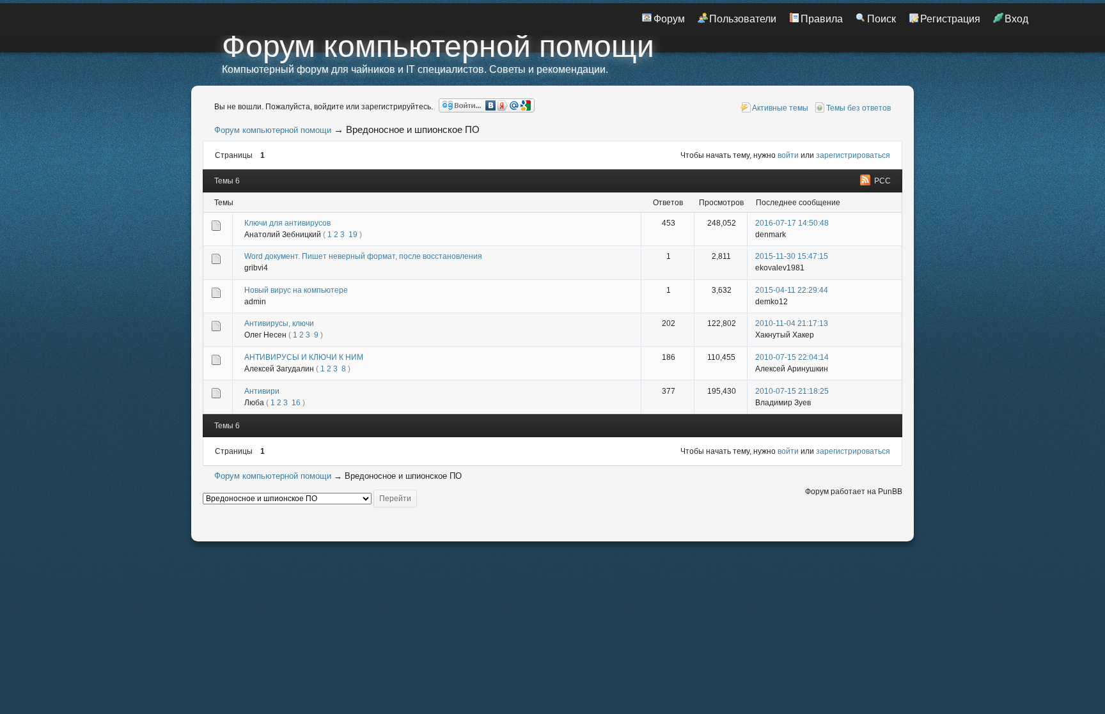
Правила (822, 18)
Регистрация (950, 18)
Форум (669, 18)
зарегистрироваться (853, 155)
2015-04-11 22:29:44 (791, 290)
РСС (882, 180)
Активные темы (780, 108)
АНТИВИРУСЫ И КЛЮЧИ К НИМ (303, 357)
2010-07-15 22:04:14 (792, 357)
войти (788, 155)
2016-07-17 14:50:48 (792, 223)
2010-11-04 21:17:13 (791, 323)
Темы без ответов (858, 108)
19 (353, 234)
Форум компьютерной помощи (438, 46)
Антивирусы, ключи (279, 323)
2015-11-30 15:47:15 (791, 256)
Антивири (261, 391)
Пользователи (742, 18)
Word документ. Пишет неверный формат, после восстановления (363, 256)
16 (296, 402)
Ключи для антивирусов (287, 223)
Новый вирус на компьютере (296, 290)
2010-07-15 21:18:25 (792, 391)
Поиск (881, 18)
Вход (1016, 18)
